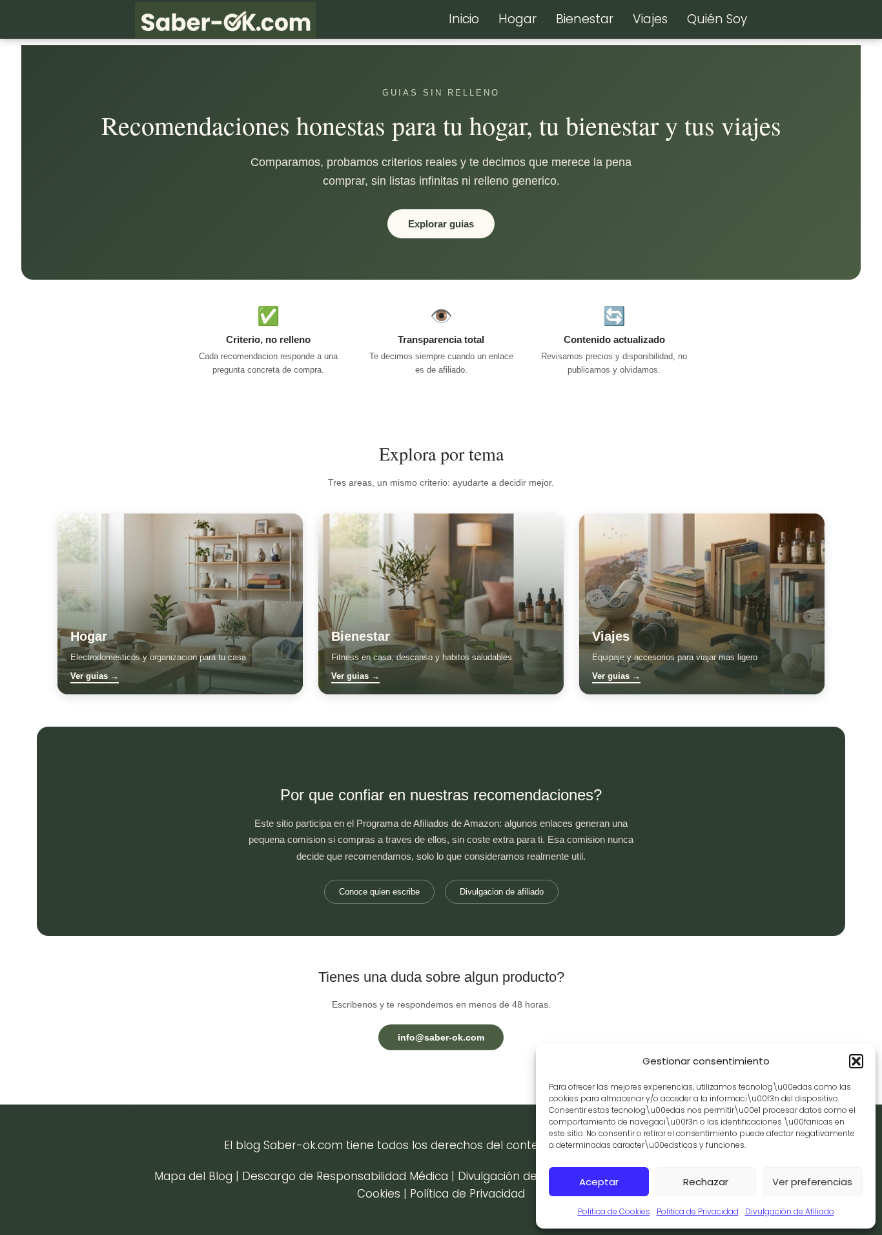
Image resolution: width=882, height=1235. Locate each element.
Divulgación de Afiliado (789, 1211)
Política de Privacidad (467, 1193)
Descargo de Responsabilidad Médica (345, 1176)
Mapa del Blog (193, 1176)
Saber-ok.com (303, 1145)
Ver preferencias (812, 1181)
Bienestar (584, 19)
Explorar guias (441, 223)
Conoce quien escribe (379, 892)
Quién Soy (717, 19)
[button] (856, 1061)
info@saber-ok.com (441, 1037)
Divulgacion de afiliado (502, 892)
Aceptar (599, 1181)
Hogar (517, 19)
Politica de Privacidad (698, 1211)
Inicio (464, 19)
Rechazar (705, 1181)
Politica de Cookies (614, 1211)
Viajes (650, 19)
